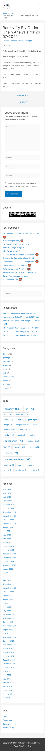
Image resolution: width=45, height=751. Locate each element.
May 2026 (7, 489)
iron (35, 425)
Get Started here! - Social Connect (17, 244)
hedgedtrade (22, 425)
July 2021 (6, 633)
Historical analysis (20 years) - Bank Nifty (19, 272)
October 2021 (8, 622)
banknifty (12, 409)
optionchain (14, 441)
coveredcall (22, 414)
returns (11, 453)
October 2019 (8, 667)
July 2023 (7, 573)
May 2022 (7, 611)
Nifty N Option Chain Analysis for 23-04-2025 (21, 332)
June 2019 (7, 675)
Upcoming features (10, 279)
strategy (9, 465)
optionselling (34, 441)
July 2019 (6, 671)
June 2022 (7, 607)
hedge (8, 425)
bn (30, 409)
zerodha (6, 388)
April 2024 (7, 539)
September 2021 (9, 626)
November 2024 (9, 516)
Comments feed (9, 724)
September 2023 (9, 565)
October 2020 (8, 641)
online (34, 435)
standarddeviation (17, 459)
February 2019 (8, 690)
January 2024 (8, 550)
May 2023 (7, 580)
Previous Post (23, 95)
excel (20, 420)
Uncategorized (8, 377)
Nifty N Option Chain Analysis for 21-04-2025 (21, 335)
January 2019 (8, 694)
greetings (6, 358)
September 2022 (9, 596)
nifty (9, 435)
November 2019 (9, 664)
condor (8, 414)
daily (21, 41)
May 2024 (7, 535)
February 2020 (8, 652)
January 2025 (8, 508)
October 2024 (8, 520)
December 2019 (9, 660)
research (6, 365)
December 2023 (9, 554)
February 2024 (8, 546)
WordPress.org (8, 728)
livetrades (6, 361)
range (19, 447)
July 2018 (6, 698)
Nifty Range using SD (11, 251)
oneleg (22, 435)
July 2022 (6, 603)
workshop (6, 384)
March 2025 (7, 501)
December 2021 (9, 614)
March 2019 (7, 686)
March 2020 (7, 648)
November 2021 (9, 618)
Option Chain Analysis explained (15, 276)
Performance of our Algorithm (14, 269)
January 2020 (8, 656)
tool (21, 465)
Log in (5, 716)
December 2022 (9, 584)
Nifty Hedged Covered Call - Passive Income (21, 233)
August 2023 (8, 569)
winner (5, 380)
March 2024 (7, 542)
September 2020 (9, 645)
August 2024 (8, 527)
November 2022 (9, 588)
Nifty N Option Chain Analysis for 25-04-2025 (21, 328)
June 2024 (7, 531)
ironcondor (9, 430)
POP (7, 447)
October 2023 (8, 561)
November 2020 (9, 637)
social (5, 369)
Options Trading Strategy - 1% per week (18, 255)
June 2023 (7, 577)
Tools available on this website (15, 265)
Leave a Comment (10, 41)
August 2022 (8, 599)
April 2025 (7, 497)
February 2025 (8, 505)
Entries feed (7, 720)
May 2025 (7, 493)
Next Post (23, 102)
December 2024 (9, 512)
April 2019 (7, 683)
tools (4, 373)
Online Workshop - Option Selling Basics (18, 262)
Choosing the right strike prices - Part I (18, 258)
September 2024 (9, 524)
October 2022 (8, 592)
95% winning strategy (11, 241)
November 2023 (9, 558)
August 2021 (8, 630)
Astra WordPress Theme (24, 746)
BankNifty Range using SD (13, 248)
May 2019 (7, 679)
